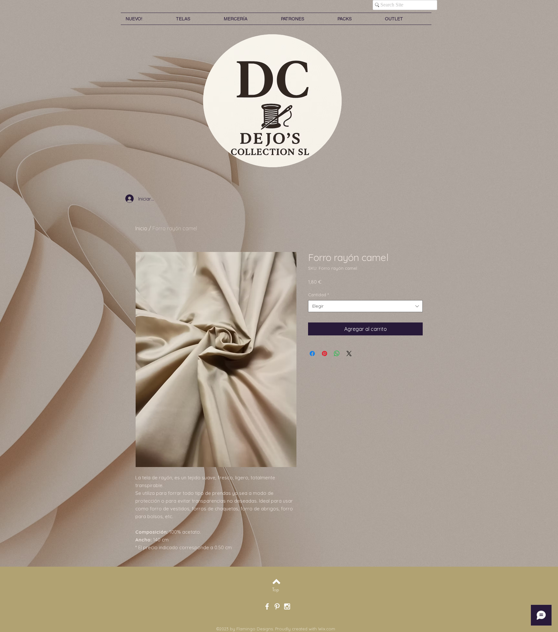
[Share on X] (349, 353)
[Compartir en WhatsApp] (337, 353)
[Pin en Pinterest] (324, 353)
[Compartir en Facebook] (312, 353)
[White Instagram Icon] (287, 606)
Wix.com (326, 628)
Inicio (141, 228)
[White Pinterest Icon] (277, 606)
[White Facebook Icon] (267, 606)
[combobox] (365, 306)
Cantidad (318, 294)
